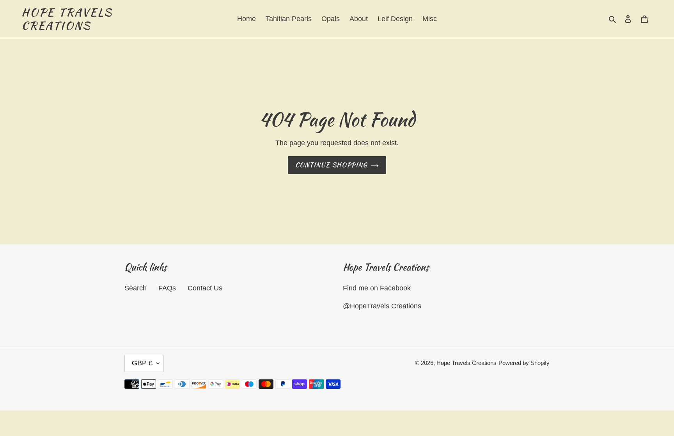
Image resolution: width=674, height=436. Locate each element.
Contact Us (205, 288)
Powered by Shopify (524, 362)
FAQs (167, 288)
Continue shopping (331, 164)
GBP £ (142, 363)
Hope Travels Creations (67, 19)
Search (135, 288)
